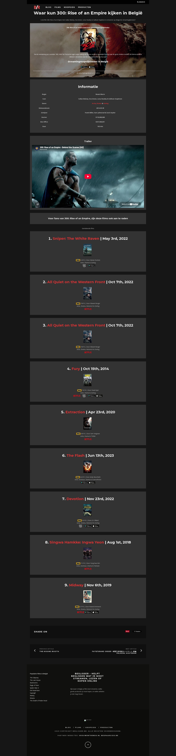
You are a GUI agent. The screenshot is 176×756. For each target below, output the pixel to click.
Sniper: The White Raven (76, 238)
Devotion (75, 499)
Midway (76, 585)
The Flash (76, 455)
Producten (84, 7)
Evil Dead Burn (35, 690)
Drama (99, 103)
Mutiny (32, 695)
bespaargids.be (109, 735)
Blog (48, 7)
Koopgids (69, 7)
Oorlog (105, 103)
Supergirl (33, 693)
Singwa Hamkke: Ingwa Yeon (77, 542)
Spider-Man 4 (34, 688)
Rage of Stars (34, 685)
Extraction (75, 412)
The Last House (35, 680)
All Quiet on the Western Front (76, 282)
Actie (94, 103)
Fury (76, 369)
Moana (32, 698)
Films (58, 7)
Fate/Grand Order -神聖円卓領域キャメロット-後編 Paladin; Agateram (114, 652)
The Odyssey (34, 678)
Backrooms (34, 683)
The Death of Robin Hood (38, 701)
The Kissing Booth (49, 651)
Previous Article (47, 649)
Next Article (131, 649)
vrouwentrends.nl (90, 735)
